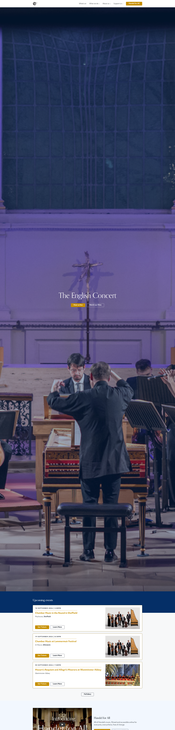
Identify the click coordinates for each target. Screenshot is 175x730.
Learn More (57, 627)
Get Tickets (42, 627)
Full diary (87, 694)
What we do (93, 3)
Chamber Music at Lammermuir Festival (55, 641)
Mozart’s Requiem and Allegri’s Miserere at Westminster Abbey (68, 669)
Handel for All (134, 3)
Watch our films (95, 305)
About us (106, 3)
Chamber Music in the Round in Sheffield (56, 613)
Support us (118, 3)
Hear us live (78, 305)
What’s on (82, 3)
